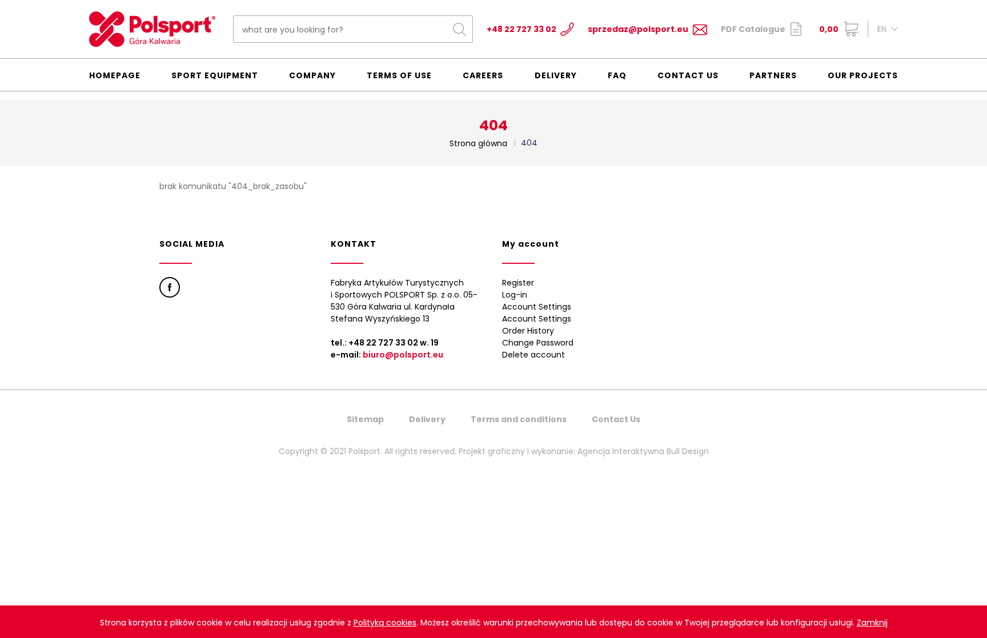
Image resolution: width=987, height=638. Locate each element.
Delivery (556, 75)
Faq (617, 75)
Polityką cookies (385, 622)
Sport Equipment (214, 75)
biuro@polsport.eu (403, 354)
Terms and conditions (519, 419)
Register (518, 282)
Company (312, 75)
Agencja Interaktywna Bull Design (643, 451)
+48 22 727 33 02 (521, 29)
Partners (773, 75)
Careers (483, 75)
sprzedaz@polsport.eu (638, 29)
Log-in (514, 294)
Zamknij (872, 622)
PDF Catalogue (753, 29)
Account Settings (536, 306)
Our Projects (863, 75)
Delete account (533, 354)
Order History (528, 330)
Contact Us (688, 75)
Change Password (537, 342)
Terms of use (399, 75)
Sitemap (365, 419)
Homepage (115, 75)
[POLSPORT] (152, 29)
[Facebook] (169, 287)
